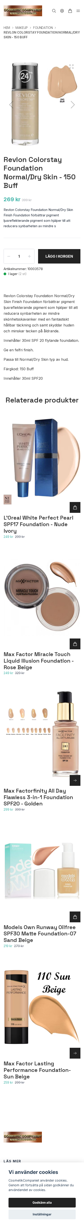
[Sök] (54, 11)
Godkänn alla (42, 1202)
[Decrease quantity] (9, 256)
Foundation (43, 28)
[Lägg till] (75, 507)
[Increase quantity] (29, 256)
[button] (72, 104)
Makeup (21, 28)
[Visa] (75, 780)
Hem (7, 28)
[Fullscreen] (71, 66)
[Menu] (78, 11)
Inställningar (42, 1214)
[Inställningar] (62, 11)
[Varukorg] (70, 11)
